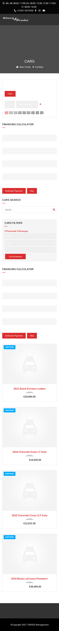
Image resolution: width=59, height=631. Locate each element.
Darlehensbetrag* (12, 132)
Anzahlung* (8, 145)
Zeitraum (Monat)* (12, 171)
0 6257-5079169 (25, 10)
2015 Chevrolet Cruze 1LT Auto (29, 515)
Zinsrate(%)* (9, 158)
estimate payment (14, 191)
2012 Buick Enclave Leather (30, 388)
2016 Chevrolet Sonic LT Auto (30, 452)
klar (32, 191)
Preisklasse (10, 85)
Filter (10, 94)
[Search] (54, 209)
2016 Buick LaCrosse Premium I (29, 578)
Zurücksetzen (15, 256)
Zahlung (6, 184)
